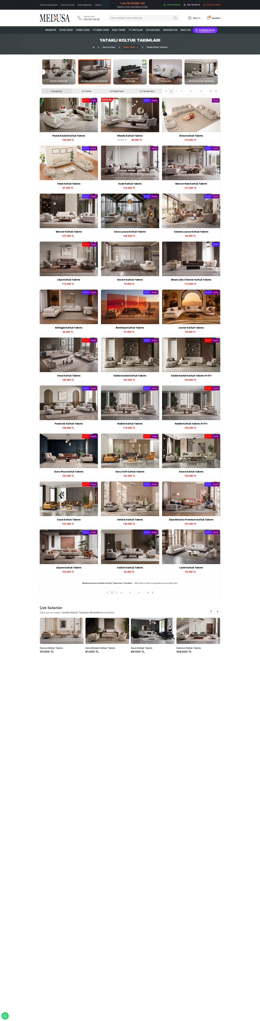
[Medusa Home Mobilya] (55, 18)
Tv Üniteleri (135, 30)
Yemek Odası (83, 30)
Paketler (185, 30)
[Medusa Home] (93, 47)
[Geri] (166, 91)
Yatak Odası (66, 30)
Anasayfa (50, 30)
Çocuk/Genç (153, 30)
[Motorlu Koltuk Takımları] (165, 72)
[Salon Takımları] (59, 72)
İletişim (98, 5)
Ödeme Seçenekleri (49, 5)
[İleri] (216, 91)
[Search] (176, 18)
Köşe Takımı (118, 30)
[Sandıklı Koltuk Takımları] (130, 72)
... (186, 91)
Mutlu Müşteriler (85, 5)
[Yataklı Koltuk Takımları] (94, 72)
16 (211, 91)
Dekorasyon (170, 30)
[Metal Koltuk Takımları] (201, 72)
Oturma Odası (101, 30)
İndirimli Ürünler (68, 5)
